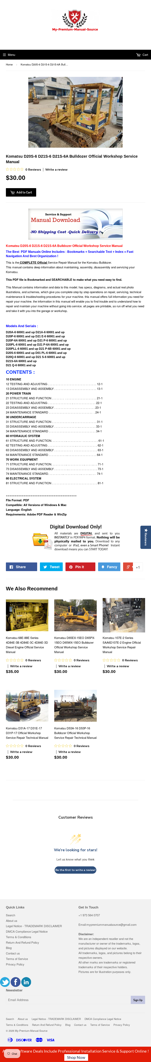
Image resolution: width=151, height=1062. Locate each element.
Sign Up (138, 1000)
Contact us (13, 953)
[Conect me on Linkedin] (26, 986)
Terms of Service (17, 959)
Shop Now (76, 1057)
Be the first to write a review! (75, 870)
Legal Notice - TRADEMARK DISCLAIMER (34, 926)
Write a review (56, 169)
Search (10, 915)
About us (11, 920)
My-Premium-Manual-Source (31, 1031)
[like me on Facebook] (15, 986)
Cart (145, 54)
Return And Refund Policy (22, 942)
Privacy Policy (15, 964)
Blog (9, 948)
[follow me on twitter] (5, 986)
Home (9, 64)
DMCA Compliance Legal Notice (27, 931)
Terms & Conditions (18, 937)
